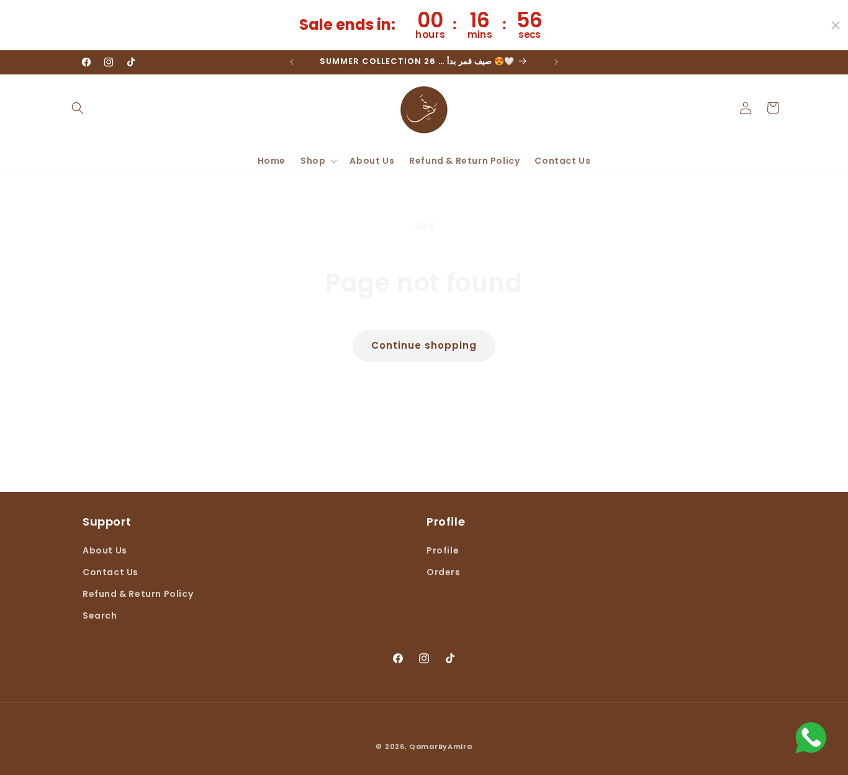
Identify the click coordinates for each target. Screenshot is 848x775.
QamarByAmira (440, 746)
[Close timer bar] (836, 25)
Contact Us (110, 571)
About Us (105, 550)
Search (100, 615)
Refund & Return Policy (138, 594)
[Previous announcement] (291, 62)
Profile (442, 550)
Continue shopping (424, 345)
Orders (443, 571)
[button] (77, 108)
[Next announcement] (556, 62)
